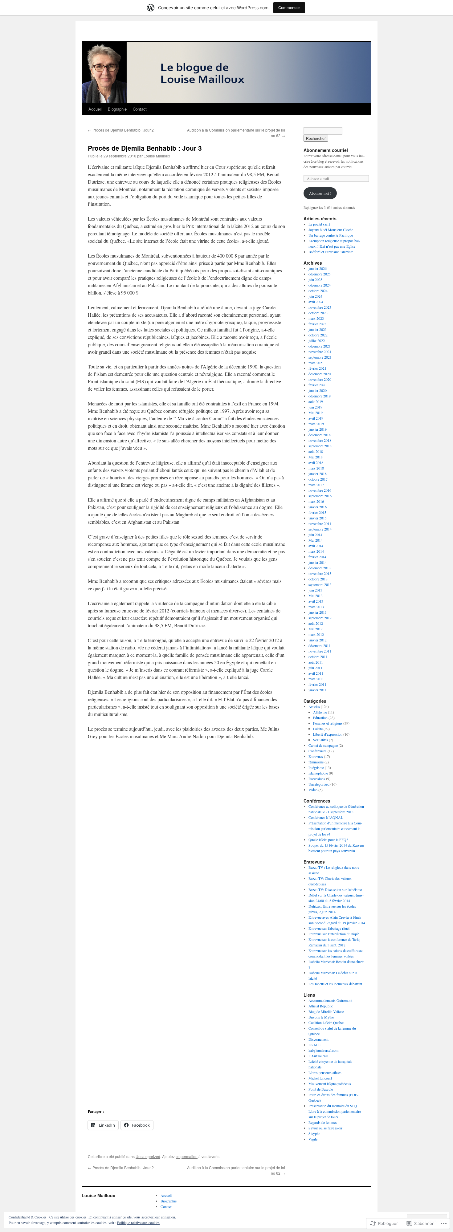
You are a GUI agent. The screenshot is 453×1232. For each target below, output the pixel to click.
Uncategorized (148, 1156)
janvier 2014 (317, 562)
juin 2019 (315, 407)
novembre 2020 (319, 379)
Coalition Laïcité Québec (326, 1022)
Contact (140, 109)
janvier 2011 (317, 689)
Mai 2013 (315, 595)
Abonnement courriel (326, 150)
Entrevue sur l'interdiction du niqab (333, 933)
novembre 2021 (319, 351)
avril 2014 (315, 545)
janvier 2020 (317, 390)
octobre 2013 (318, 578)
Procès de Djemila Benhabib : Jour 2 (121, 129)
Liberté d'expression (327, 734)
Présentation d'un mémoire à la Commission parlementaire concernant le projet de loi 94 (335, 828)
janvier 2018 (317, 473)
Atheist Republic (320, 1005)
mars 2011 (316, 678)
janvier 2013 (317, 612)
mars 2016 (316, 501)
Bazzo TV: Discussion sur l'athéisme (335, 889)
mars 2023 (316, 318)
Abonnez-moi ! (320, 193)
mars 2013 (316, 606)
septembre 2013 (320, 584)
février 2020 (317, 384)
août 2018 (315, 451)
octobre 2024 (318, 290)
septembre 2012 (320, 617)
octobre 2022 (318, 334)
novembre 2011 (319, 651)
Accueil (95, 109)
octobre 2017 (318, 479)
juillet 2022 (316, 340)
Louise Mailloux (157, 155)
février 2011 (317, 684)
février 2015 (317, 512)
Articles (314, 706)
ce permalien (187, 1156)
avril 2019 (315, 418)
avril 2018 (315, 462)
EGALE (314, 1044)
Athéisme (320, 712)
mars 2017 (316, 484)
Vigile (312, 1138)
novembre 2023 (319, 307)
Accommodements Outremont (330, 1000)
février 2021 (317, 368)
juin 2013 (315, 590)
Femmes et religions (327, 723)
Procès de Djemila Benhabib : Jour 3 (145, 147)
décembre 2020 (319, 373)
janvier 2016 (317, 506)
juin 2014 (315, 534)
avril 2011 (315, 673)
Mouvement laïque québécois (329, 1083)
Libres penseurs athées (324, 1072)
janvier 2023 (317, 329)
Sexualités (320, 739)
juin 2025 (315, 279)
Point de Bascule (320, 1089)
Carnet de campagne (323, 745)
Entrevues (315, 756)
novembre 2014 (319, 523)
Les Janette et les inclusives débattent (335, 983)
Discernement (318, 1039)
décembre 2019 (319, 395)
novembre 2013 (319, 573)
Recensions (316, 778)
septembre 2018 (320, 445)
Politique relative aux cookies (138, 1222)
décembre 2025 (319, 273)
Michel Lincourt (320, 1077)
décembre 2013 (319, 567)
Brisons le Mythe (321, 1016)
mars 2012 (316, 634)
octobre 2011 (318, 656)
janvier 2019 (317, 429)
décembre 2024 (319, 285)
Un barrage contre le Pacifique (330, 235)
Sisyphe (314, 1133)
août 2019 (315, 401)
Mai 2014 (315, 540)
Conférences (317, 750)
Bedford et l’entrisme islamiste (330, 251)
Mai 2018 (315, 456)
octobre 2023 (318, 312)
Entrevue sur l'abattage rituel (328, 928)
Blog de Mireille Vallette (326, 1011)
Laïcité (318, 728)
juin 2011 (315, 667)
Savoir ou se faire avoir (325, 1127)
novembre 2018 (319, 440)
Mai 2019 (315, 412)
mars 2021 (316, 362)
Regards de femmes (322, 1122)
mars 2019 (316, 423)
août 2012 (315, 623)
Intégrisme (316, 767)
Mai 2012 (315, 628)
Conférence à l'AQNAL (325, 817)
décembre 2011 (319, 645)
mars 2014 (316, 551)
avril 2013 (315, 601)
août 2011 (315, 662)
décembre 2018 (319, 434)
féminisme (316, 761)
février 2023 (317, 323)
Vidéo (312, 789)
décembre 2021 (319, 346)
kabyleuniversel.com (323, 1050)
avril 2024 (315, 301)
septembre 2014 (320, 529)
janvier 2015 (317, 517)
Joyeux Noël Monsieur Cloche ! (332, 229)
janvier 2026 (317, 268)
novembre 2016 (319, 490)
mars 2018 (316, 468)
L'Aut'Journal (318, 1055)
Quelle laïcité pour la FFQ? (328, 839)
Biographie (117, 109)
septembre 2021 (320, 357)
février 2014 (317, 556)
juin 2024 (315, 296)
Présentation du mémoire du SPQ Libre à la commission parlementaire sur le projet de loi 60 (334, 1111)
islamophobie (318, 773)
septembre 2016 (320, 495)
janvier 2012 (317, 639)
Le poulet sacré (319, 224)
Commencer (289, 7)
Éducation (320, 717)
